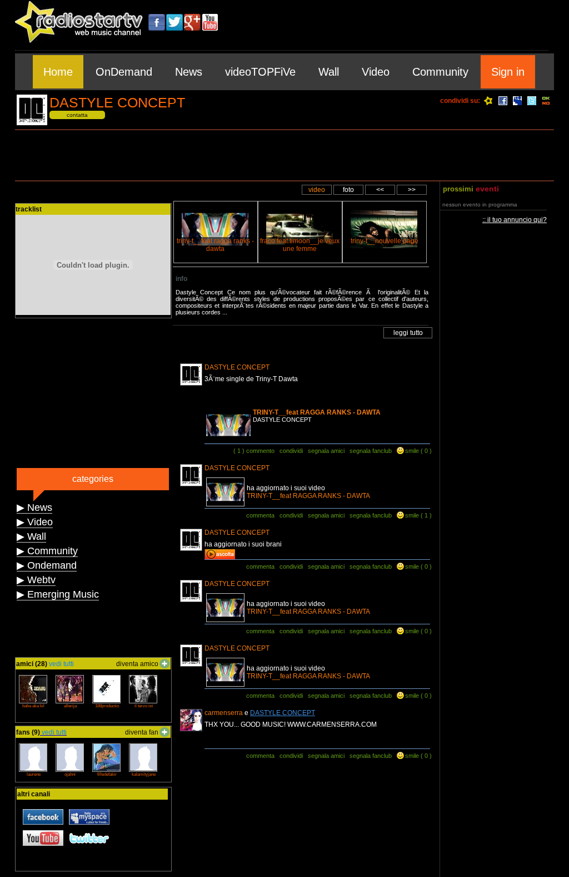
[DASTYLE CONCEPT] (32, 123)
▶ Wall (31, 536)
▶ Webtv (36, 579)
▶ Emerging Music (58, 594)
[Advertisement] (284, 155)
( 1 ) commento (253, 450)
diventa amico (137, 664)
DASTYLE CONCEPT (282, 713)
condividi (291, 450)
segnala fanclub (371, 450)
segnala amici (326, 450)
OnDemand (124, 72)
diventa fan (141, 732)
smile (412, 450)
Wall (328, 72)
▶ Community (47, 550)
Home (58, 72)
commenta (260, 515)
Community (440, 72)
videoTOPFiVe (260, 72)
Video (376, 72)
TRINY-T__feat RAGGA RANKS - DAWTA (317, 412)
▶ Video (35, 522)
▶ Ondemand (47, 565)
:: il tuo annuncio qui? (514, 220)
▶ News (34, 507)
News (188, 72)
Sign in (508, 72)
